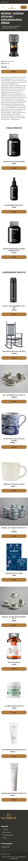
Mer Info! (14, 71)
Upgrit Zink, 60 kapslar (14, 662)
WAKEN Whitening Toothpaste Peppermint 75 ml (14, 793)
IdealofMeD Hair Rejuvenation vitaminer (14, 161)
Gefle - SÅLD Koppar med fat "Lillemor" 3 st (14, 395)
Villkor (12, 857)
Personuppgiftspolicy (20, 857)
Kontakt (8, 857)
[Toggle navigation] (2, 7)
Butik (23, 7)
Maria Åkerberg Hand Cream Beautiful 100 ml (14, 749)
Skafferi (9, 61)
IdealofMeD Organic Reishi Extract (14, 205)
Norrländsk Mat (7, 832)
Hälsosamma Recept (8, 835)
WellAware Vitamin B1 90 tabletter (14, 706)
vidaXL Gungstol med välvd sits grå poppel (14, 351)
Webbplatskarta (14, 858)
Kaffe (13, 61)
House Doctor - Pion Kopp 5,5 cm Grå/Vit (14, 484)
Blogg (4, 838)
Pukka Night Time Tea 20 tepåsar (14, 573)
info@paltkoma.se (4, 1)
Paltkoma (5, 829)
